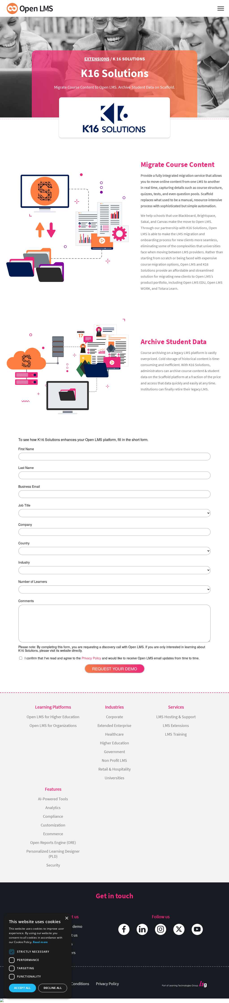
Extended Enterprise (114, 725)
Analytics (53, 807)
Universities (114, 777)
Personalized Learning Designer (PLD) (53, 854)
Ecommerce (53, 833)
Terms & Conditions (72, 983)
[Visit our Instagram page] (160, 929)
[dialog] (38, 956)
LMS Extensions (176, 725)
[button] (220, 8)
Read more (40, 942)
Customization (53, 825)
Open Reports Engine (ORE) (53, 842)
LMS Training (176, 734)
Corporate (114, 716)
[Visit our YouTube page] (197, 929)
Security (53, 865)
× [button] (66, 918)
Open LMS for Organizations (53, 725)
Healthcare (114, 734)
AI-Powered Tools (53, 798)
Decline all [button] (53, 988)
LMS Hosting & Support (176, 716)
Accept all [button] (22, 988)
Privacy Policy (107, 983)
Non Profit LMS (114, 760)
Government (114, 751)
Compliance (53, 816)
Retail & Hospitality (114, 769)
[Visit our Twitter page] (178, 929)
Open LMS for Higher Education (53, 716)
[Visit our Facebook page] (123, 929)
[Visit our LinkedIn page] (142, 929)
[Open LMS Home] (30, 8)
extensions (96, 59)
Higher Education (114, 742)
